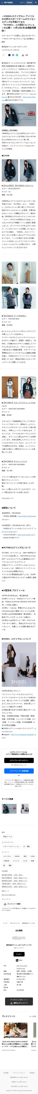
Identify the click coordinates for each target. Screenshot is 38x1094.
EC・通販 (26, 846)
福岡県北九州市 (7, 886)
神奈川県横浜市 (7, 878)
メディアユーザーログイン (19, 760)
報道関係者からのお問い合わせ (19, 1077)
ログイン (22, 2)
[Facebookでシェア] (13, 55)
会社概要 (5, 1073)
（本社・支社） (18, 875)
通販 (10, 865)
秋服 (32, 861)
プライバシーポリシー (19, 1073)
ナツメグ (16, 861)
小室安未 (6, 861)
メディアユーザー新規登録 (19, 771)
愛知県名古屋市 (7, 881)
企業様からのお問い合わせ (19, 1082)
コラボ (25, 861)
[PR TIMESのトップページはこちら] (8, 2)
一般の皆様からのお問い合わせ (19, 1086)
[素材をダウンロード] (23, 55)
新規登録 (29, 2)
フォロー (19, 954)
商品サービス (7, 836)
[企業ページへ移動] (19, 938)
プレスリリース (15, 923)
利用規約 (32, 1073)
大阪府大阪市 (6, 883)
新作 (25, 856)
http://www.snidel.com (8, 895)
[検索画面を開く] (36, 2)
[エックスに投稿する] (9, 55)
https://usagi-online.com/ (26, 535)
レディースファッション (11, 846)
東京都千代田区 (7, 875)
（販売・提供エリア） (20, 878)
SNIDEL (17, 856)
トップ (5, 923)
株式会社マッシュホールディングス (19, 945)
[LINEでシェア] (17, 55)
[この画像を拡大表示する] (9, 809)
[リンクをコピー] (26, 55)
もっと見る (32, 1016)
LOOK (33, 856)
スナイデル (7, 856)
